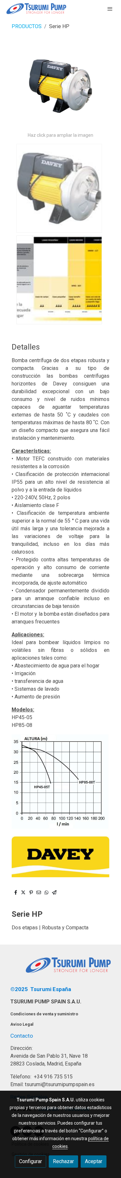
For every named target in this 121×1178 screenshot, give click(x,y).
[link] (36, 8)
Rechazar (63, 1161)
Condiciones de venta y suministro (44, 1013)
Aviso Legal (22, 1024)
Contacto (21, 1035)
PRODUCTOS (27, 26)
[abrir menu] (110, 9)
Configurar (30, 1161)
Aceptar (93, 1161)
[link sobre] (60, 969)
